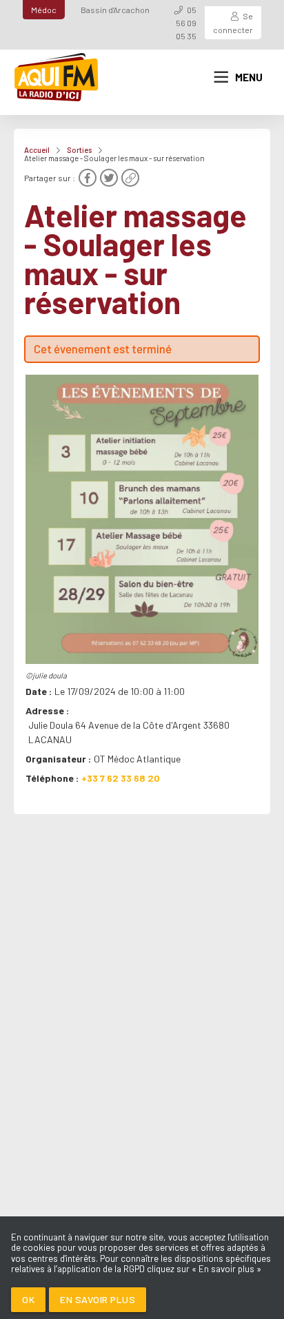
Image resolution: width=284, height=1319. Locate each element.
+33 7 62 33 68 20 (120, 778)
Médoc (44, 9)
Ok (28, 1299)
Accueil (37, 149)
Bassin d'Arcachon (115, 9)
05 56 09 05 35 (186, 23)
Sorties (79, 149)
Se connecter (233, 22)
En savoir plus (97, 1299)
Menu (249, 77)
